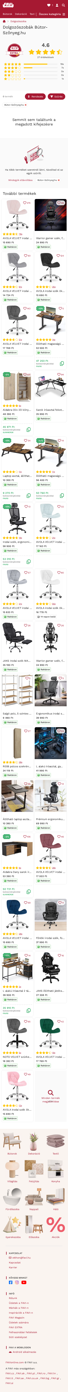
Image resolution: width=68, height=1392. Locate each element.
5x (20, 1052)
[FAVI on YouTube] (23, 1282)
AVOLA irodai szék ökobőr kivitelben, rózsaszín (32, 1109)
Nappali (34, 1209)
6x (20, 405)
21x (20, 604)
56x (53, 604)
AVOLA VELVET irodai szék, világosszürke (28, 608)
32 (62, 506)
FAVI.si (9, 1383)
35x (53, 287)
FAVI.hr (52, 1373)
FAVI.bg (45, 1378)
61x (20, 287)
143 (29, 308)
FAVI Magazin (16, 1317)
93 (29, 255)
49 (29, 1074)
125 (29, 374)
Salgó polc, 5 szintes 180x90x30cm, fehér (28, 713)
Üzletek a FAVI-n (19, 1303)
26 (29, 625)
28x (53, 868)
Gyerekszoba (13, 1237)
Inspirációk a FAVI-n (21, 1312)
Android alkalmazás (24, 1352)
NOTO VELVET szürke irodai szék (23, 1056)
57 (29, 572)
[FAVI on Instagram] (17, 1282)
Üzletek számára (19, 1322)
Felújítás (34, 1181)
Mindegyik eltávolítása (20, 180)
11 (63, 902)
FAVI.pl (31, 1373)
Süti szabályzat (18, 1337)
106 (29, 836)
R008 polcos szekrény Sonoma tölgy (25, 766)
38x (20, 762)
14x (53, 339)
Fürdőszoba (12, 1209)
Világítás (12, 1181)
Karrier (13, 1267)
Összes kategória (50, 14)
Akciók (56, 1237)
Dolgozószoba (18, 21)
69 (29, 902)
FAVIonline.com (15, 1362)
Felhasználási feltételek (23, 1332)
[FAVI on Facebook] (10, 1282)
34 (29, 440)
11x (20, 472)
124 (62, 255)
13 (29, 506)
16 (63, 955)
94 (62, 374)
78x (20, 234)
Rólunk (13, 1298)
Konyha (55, 1181)
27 (29, 731)
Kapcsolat (15, 1262)
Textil (33, 14)
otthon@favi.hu (21, 1257)
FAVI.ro (41, 1373)
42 (62, 1021)
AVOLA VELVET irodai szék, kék (22, 938)
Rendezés (37, 96)
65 (29, 1021)
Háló (55, 1209)
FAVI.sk (20, 1373)
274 (29, 203)
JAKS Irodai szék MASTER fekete (23, 660)
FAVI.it (10, 1378)
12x (20, 1105)
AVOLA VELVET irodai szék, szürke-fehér (28, 291)
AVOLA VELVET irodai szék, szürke (24, 343)
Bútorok (7, 14)
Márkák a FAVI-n (19, 1307)
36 (29, 784)
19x (20, 538)
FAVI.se (20, 1378)
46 (62, 203)
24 (62, 731)
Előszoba (34, 1237)
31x (53, 538)
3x (20, 986)
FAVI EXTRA (15, 1327)
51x (20, 339)
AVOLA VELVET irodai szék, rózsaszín (25, 238)
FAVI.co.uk (32, 1378)
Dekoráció (21, 14)
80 (62, 572)
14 (63, 440)
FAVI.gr (55, 1378)
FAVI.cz (10, 1373)
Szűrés (58, 96)
